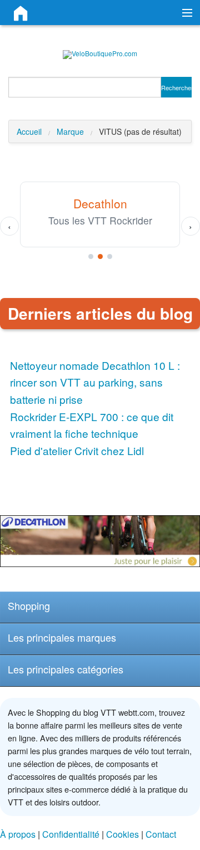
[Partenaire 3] (109, 256)
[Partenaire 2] (100, 256)
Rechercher (176, 87)
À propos (18, 834)
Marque (70, 131)
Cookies (122, 834)
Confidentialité (70, 834)
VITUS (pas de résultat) (140, 131)
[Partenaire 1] (90, 256)
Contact (161, 834)
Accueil (29, 131)
